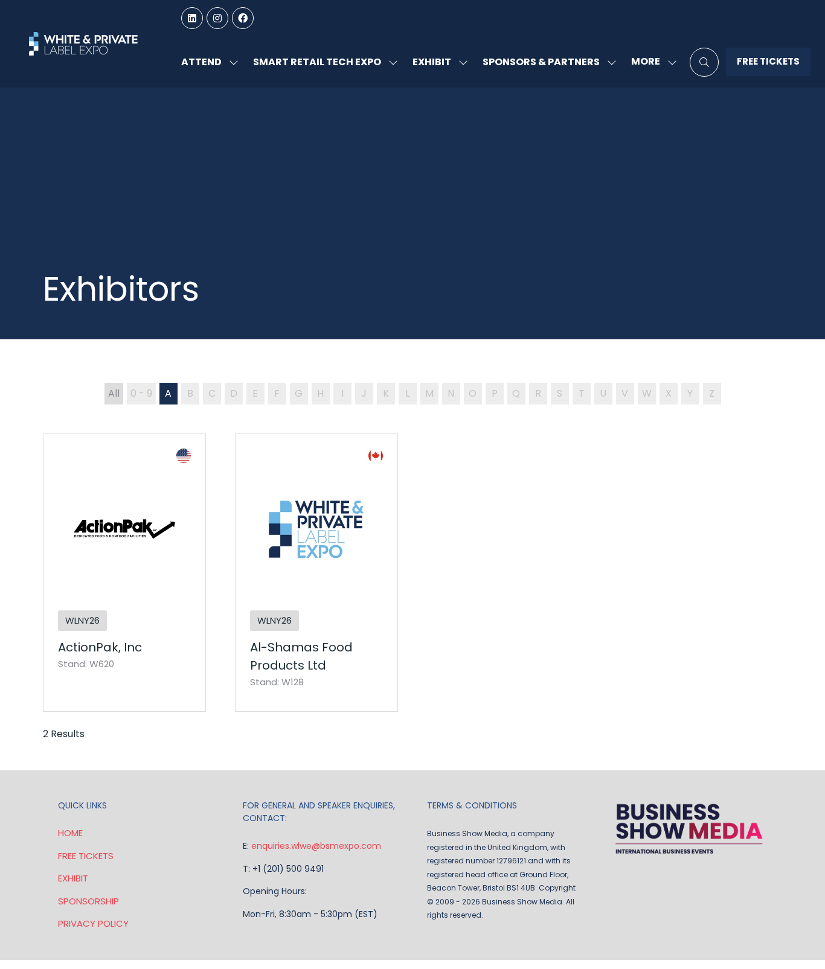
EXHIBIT (73, 878)
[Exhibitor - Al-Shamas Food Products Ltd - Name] (316, 573)
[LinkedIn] (192, 18)
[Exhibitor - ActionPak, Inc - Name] (124, 573)
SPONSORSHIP (88, 901)
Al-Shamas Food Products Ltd (301, 656)
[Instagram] (217, 18)
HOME (70, 833)
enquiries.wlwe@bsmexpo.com (316, 846)
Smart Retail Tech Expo (317, 62)
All (114, 393)
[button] (650, 62)
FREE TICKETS (86, 855)
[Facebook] (243, 18)
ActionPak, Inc (100, 647)
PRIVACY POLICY (93, 923)
